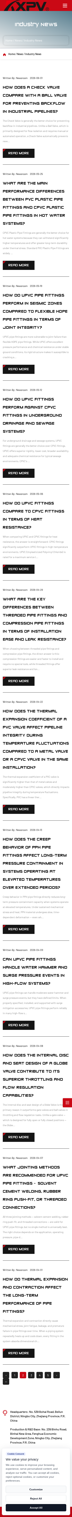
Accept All (36, 1507)
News (18, 40)
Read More (18, 153)
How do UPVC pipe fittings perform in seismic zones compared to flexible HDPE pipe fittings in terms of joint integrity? (35, 311)
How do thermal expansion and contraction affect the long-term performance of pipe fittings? (35, 1295)
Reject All (36, 1498)
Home (9, 40)
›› (6, 1381)
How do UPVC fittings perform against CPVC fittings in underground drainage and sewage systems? (32, 415)
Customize (36, 1489)
